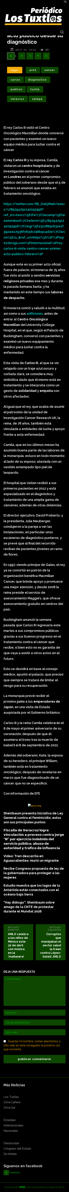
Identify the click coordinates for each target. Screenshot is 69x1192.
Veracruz (17, 99)
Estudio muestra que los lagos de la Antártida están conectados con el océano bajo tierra (32, 890)
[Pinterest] (38, 56)
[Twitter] (29, 56)
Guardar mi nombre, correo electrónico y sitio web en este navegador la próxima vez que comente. (32, 1045)
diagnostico (37, 79)
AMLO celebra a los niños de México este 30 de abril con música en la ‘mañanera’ (18, 945)
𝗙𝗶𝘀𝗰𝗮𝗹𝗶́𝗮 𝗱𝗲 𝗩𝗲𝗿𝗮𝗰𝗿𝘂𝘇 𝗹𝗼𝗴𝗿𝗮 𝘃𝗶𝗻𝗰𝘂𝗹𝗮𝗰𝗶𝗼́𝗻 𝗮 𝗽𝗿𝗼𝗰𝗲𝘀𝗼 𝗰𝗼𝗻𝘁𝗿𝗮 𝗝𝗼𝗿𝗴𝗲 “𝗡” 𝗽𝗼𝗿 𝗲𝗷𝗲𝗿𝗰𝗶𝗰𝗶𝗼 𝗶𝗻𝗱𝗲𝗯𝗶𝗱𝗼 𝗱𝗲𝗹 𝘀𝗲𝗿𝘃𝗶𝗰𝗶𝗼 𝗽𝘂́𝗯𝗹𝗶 (34, 839)
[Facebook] (21, 56)
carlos (15, 79)
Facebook (14, 1172)
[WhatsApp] (46, 56)
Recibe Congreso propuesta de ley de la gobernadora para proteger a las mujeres (34, 873)
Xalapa (37, 99)
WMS (22, 1187)
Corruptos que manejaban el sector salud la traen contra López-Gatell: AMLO (50, 945)
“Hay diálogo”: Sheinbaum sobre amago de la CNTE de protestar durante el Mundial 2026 (29, 907)
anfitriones (35, 313)
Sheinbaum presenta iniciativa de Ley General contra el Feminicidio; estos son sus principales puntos (33, 817)
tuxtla (35, 89)
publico (16, 89)
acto (32, 70)
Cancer (49, 70)
